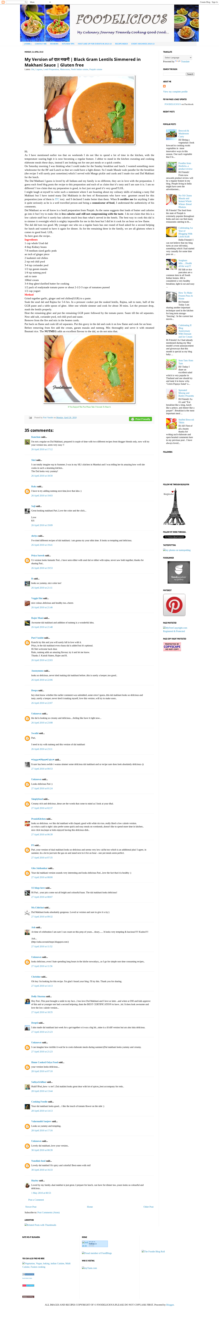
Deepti (34, 1023)
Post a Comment (36, 1200)
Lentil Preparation (51, 69)
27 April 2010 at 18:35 (42, 1012)
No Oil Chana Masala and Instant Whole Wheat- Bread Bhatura (185, 201)
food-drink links (27, 1278)
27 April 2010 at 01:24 (42, 788)
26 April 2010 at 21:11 (41, 587)
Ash (33, 927)
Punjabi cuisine (95, 69)
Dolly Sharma (38, 996)
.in (93, 1244)
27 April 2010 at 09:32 (42, 916)
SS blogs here (38, 888)
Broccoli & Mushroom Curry (183, 133)
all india (91, 1246)
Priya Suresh (37, 555)
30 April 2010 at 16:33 (42, 1170)
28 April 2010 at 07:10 (42, 1071)
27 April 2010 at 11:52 (41, 946)
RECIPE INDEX (121, 44)
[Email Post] (30, 417)
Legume (38, 69)
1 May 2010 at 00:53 (41, 1193)
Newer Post (30, 1207)
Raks (33, 486)
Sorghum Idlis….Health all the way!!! (185, 263)
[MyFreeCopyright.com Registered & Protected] (178, 631)
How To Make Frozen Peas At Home (185, 296)
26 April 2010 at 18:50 (42, 475)
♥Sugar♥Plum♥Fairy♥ (42, 759)
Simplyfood (37, 799)
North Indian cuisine (79, 69)
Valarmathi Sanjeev (41, 1121)
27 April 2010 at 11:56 (41, 966)
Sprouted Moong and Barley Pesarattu (186, 393)
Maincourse (65, 69)
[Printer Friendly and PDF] (140, 419)
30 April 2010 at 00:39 (42, 1150)
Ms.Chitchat (37, 907)
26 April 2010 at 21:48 (42, 627)
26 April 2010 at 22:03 (42, 660)
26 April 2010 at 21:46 (42, 607)
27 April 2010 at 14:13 (42, 986)
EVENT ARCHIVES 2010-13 (142, 44)
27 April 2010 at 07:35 (42, 857)
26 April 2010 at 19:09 (42, 525)
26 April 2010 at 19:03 (42, 495)
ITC (57, 199)
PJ (32, 845)
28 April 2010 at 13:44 (42, 1091)
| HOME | (27, 44)
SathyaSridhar (38, 1082)
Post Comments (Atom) (48, 1212)
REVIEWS (54, 44)
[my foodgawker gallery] (179, 583)
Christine (36, 976)
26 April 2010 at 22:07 (42, 703)
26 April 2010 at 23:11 (41, 749)
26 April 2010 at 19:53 (42, 568)
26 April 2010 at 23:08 (42, 722)
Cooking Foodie (39, 1101)
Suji (33, 506)
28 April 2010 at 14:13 (42, 1110)
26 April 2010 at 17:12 (42, 449)
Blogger (170, 1304)
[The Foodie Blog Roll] (153, 1251)
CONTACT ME (41, 44)
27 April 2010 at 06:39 (42, 834)
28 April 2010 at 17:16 (42, 1130)
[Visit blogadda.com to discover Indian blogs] (28, 1286)
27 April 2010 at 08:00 (42, 877)
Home (90, 1207)
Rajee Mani (37, 618)
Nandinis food (38, 1161)
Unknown (36, 713)
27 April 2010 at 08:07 (42, 897)
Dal (32, 69)
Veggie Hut (36, 598)
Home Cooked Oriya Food (44, 1062)
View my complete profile (175, 91)
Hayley (34, 1180)
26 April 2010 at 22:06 (42, 680)
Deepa (34, 690)
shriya (34, 536)
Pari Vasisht (48, 417)
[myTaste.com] (89, 1268)
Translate (185, 61)
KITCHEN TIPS (68, 44)
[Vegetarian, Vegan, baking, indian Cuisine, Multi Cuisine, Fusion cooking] (49, 1267)
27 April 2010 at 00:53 (42, 768)
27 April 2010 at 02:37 (42, 808)
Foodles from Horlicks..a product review (185, 166)
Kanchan (36, 437)
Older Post (148, 1207)
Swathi (34, 733)
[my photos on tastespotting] (177, 550)
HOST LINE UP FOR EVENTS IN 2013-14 (95, 44)
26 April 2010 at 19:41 (42, 545)
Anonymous (37, 670)
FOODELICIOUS (173, 104)
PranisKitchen (38, 819)
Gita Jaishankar (39, 868)
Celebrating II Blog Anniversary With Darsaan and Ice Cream (185, 331)
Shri (33, 460)
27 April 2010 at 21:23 (42, 1032)
